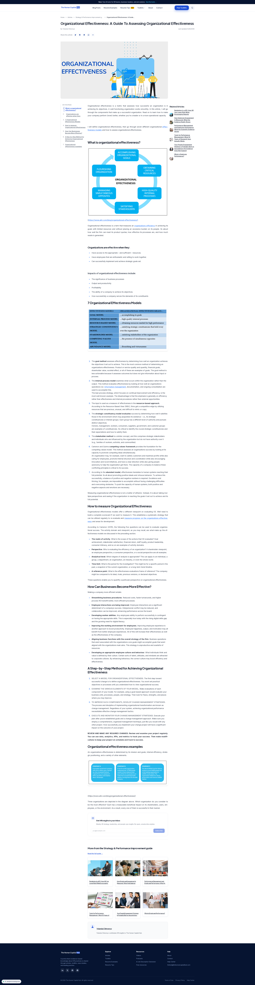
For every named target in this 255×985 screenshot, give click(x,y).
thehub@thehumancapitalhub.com (178, 965)
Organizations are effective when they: (73, 115)
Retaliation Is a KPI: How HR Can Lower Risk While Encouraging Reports (184, 112)
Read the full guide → (95, 853)
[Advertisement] (182, 68)
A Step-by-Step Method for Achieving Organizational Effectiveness (74, 139)
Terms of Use (169, 980)
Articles (70, 17)
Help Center (171, 962)
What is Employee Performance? (180, 155)
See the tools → (151, 2)
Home (62, 17)
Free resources (141, 965)
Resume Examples (110, 8)
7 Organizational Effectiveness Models (72, 121)
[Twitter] (67, 970)
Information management (115, 387)
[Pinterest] (77, 970)
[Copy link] (93, 35)
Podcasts (139, 958)
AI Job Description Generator (146, 962)
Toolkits (140, 8)
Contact (159, 8)
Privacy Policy (180, 980)
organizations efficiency (144, 226)
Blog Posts (97, 8)
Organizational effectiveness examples (73, 145)
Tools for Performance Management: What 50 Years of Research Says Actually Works (182, 138)
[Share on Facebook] (80, 35)
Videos (138, 955)
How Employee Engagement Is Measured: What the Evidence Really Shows (184, 120)
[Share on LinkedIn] (84, 35)
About (150, 8)
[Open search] (192, 8)
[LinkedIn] (62, 970)
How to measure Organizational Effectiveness (74, 126)
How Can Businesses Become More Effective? (73, 132)
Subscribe (159, 831)
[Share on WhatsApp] (88, 35)
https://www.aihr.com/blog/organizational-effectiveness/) (113, 220)
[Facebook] (72, 970)
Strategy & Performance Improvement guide (89, 17)
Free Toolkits (182, 8)
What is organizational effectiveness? (73, 109)
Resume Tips (127, 8)
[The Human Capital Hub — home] (70, 7)
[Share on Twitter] (75, 35)
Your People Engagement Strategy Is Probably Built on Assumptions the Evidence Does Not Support (184, 147)
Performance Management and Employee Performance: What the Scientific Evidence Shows (184, 128)
